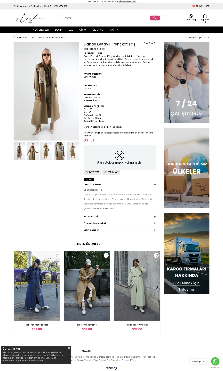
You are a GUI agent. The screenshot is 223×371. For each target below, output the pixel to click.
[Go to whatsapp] (215, 361)
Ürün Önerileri (91, 229)
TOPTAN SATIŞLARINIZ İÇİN (112, 1)
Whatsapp (191, 19)
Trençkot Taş (128, 360)
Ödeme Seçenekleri (95, 223)
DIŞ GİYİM (98, 29)
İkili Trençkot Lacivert (37, 324)
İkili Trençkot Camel (87, 324)
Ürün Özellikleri (92, 184)
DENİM (58, 29)
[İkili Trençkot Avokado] (137, 286)
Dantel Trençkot (125, 356)
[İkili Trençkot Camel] (87, 286)
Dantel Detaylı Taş (106, 356)
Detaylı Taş (104, 360)
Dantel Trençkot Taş (144, 356)
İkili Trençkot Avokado (137, 324)
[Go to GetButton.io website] (215, 368)
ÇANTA (114, 29)
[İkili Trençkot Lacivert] (37, 286)
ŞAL (71, 29)
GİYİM (82, 29)
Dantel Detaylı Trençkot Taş (81, 356)
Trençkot (116, 360)
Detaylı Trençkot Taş (87, 360)
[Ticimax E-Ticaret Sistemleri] (111, 368)
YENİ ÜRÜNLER (41, 29)
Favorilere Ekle (56, 255)
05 (55, 6)
